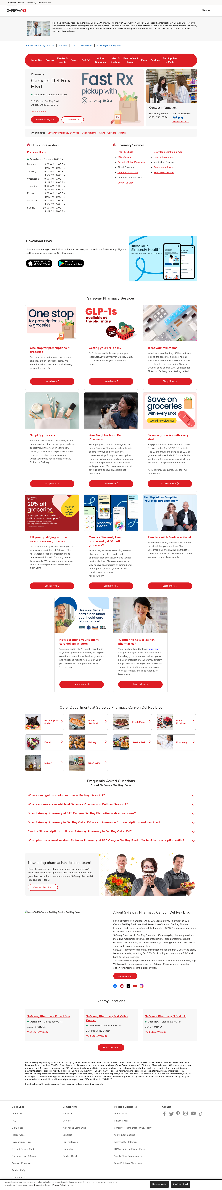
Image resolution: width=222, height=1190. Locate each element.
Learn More (73, 119)
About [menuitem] (122, 132)
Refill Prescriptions (164, 172)
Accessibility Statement (125, 1142)
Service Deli (140, 742)
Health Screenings (164, 157)
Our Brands (17, 1127)
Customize (39, 1185)
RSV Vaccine (124, 157)
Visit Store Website (37, 1032)
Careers (67, 1120)
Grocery (12, 2)
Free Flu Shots (125, 152)
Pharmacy (31, 2)
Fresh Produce (184, 722)
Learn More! (89, 684)
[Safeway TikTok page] (200, 1115)
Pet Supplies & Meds (52, 722)
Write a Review (180, 121)
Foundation (68, 1149)
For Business (45, 2)
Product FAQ (18, 1170)
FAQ (14, 1120)
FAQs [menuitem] (102, 132)
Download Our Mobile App (168, 152)
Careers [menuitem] (111, 132)
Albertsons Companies (74, 1127)
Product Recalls (70, 1156)
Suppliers (67, 1134)
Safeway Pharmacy (22, 1163)
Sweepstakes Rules (21, 1142)
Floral (52, 742)
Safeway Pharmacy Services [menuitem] (63, 132)
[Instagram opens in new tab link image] (185, 1115)
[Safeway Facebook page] (165, 1115)
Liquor (52, 763)
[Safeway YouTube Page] (193, 1115)
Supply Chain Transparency (128, 1156)
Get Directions (38, 111)
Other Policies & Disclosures (128, 1163)
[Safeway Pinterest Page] (178, 1115)
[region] (111, 1184)
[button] (206, 10)
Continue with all (180, 1184)
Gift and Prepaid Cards (23, 1149)
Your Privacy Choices (124, 1134)
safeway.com (127, 976)
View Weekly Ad (45, 119)
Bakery (96, 742)
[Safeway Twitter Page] (172, 1115)
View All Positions (45, 887)
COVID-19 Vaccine (127, 172)
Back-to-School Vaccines (131, 162)
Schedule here (176, 483)
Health (21, 2)
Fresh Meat (140, 722)
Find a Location (113, 1047)
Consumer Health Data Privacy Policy (132, 1127)
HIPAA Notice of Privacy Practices (131, 1149)
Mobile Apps (18, 1134)
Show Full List (125, 182)
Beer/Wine (96, 763)
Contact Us (17, 1113)
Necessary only (159, 1184)
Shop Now (177, 381)
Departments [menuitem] (89, 132)
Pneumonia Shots (163, 167)
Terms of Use (120, 1113)
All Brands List (19, 1177)
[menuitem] (36, 60)
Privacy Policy (121, 1120)
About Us (67, 1113)
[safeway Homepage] (16, 11)
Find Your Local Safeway (24, 1156)
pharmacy (154, 649)
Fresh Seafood (96, 722)
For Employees (70, 1142)
